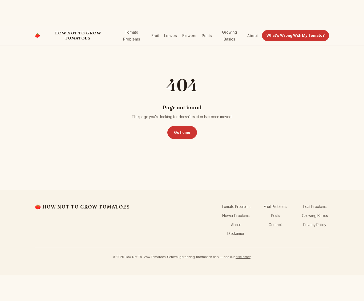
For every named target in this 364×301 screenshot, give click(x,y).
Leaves (170, 35)
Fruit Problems (275, 206)
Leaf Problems (314, 206)
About (252, 35)
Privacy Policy (314, 224)
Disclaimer (235, 233)
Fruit (155, 35)
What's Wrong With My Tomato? (295, 35)
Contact (275, 224)
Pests (207, 35)
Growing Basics (315, 215)
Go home (182, 132)
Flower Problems (235, 215)
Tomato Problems (235, 206)
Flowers (189, 35)
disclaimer (243, 257)
